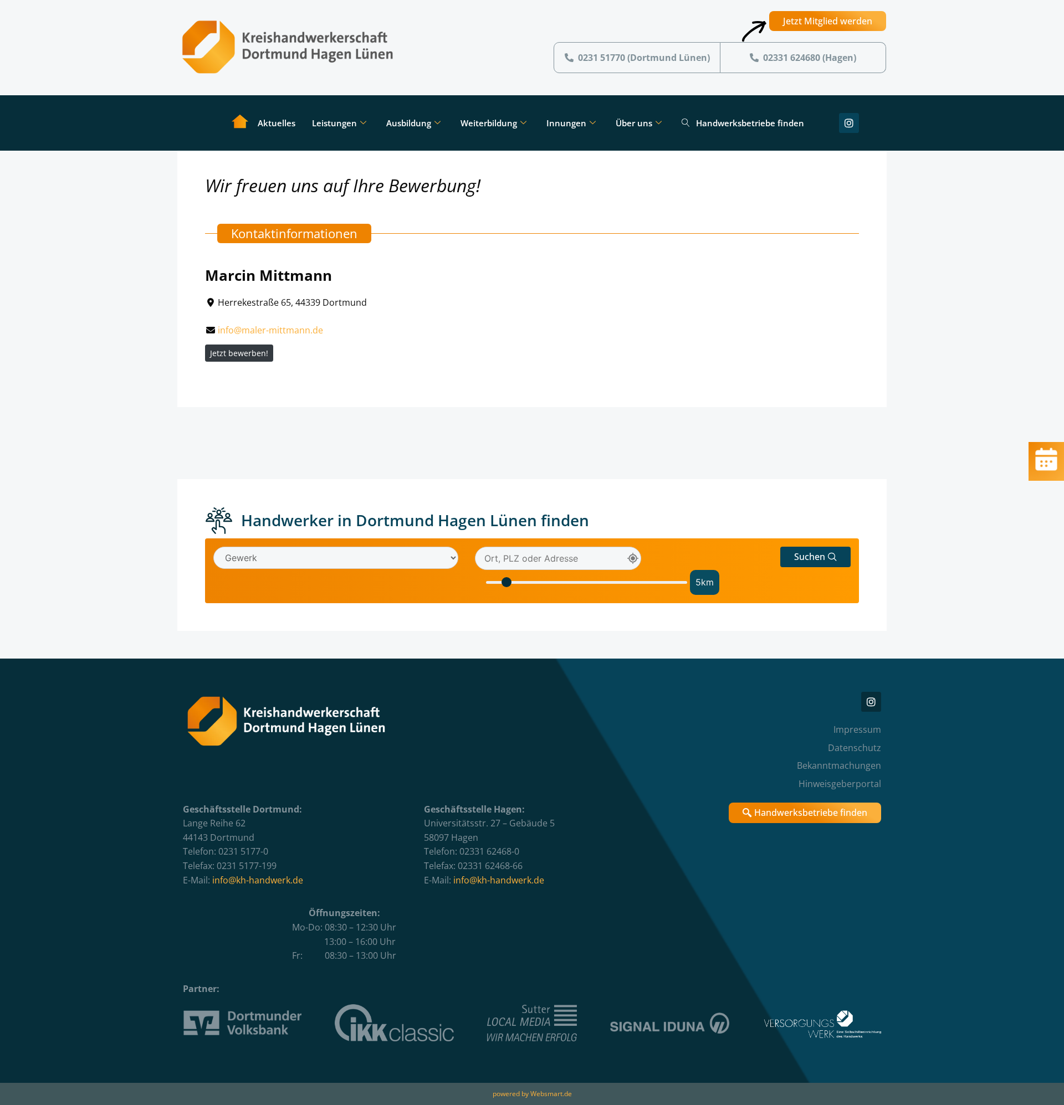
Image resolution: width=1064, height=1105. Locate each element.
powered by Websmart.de (532, 1093)
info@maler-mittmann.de (270, 330)
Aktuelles (276, 123)
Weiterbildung (489, 123)
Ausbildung (408, 123)
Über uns (634, 123)
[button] (815, 557)
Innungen (566, 123)
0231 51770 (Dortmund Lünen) (644, 58)
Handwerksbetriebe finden (750, 123)
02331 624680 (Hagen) (809, 58)
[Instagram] (849, 123)
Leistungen (334, 123)
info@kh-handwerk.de (257, 880)
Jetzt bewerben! (239, 353)
